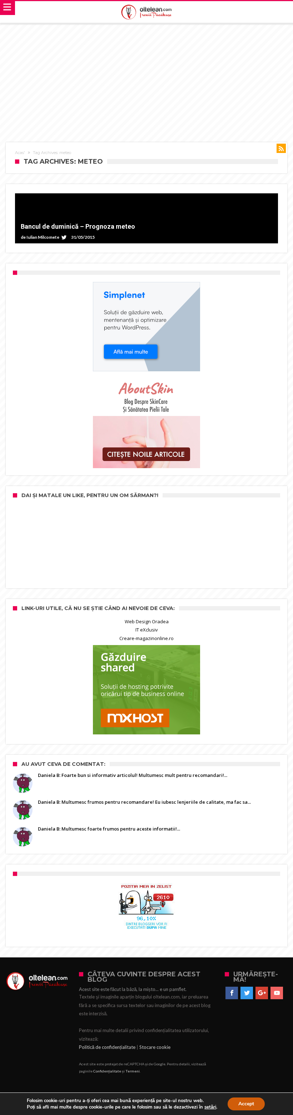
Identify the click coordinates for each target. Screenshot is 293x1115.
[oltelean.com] (147, 12)
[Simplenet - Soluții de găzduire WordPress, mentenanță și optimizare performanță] (146, 326)
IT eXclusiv (146, 629)
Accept (246, 1103)
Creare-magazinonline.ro (146, 638)
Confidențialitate (107, 1071)
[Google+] (261, 993)
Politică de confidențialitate (107, 1047)
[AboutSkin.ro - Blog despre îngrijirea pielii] (146, 423)
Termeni (132, 1071)
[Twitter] (246, 993)
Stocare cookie (154, 1047)
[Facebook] (231, 993)
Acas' (20, 152)
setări (210, 1107)
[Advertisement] (146, 78)
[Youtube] (276, 993)
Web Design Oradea (147, 621)
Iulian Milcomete (42, 237)
